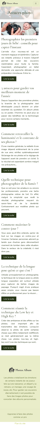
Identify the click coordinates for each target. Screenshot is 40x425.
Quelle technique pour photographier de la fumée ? (19, 182)
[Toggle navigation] (35, 3)
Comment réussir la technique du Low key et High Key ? (17, 312)
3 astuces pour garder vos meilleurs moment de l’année (17, 92)
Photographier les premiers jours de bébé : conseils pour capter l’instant (19, 43)
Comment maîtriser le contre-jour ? (16, 227)
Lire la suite (9, 79)
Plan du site (20, 423)
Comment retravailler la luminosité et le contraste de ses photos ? (20, 138)
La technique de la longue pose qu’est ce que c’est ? (18, 268)
